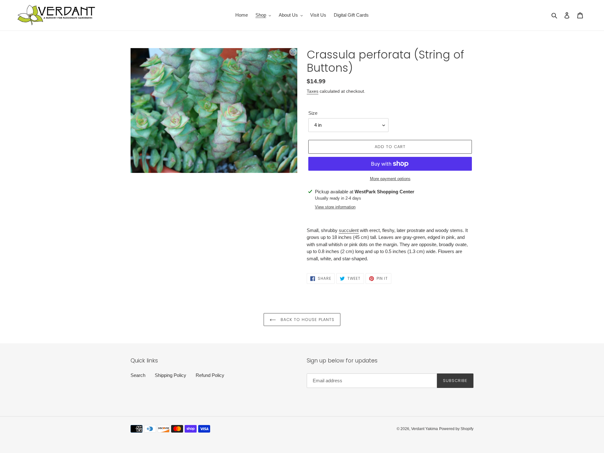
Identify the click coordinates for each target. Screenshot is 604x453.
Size (312, 113)
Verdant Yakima (424, 429)
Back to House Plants (307, 320)
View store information (335, 207)
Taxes (312, 91)
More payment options (390, 178)
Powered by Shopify (456, 429)
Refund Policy (210, 375)
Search (138, 375)
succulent (349, 230)
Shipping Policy (170, 375)
